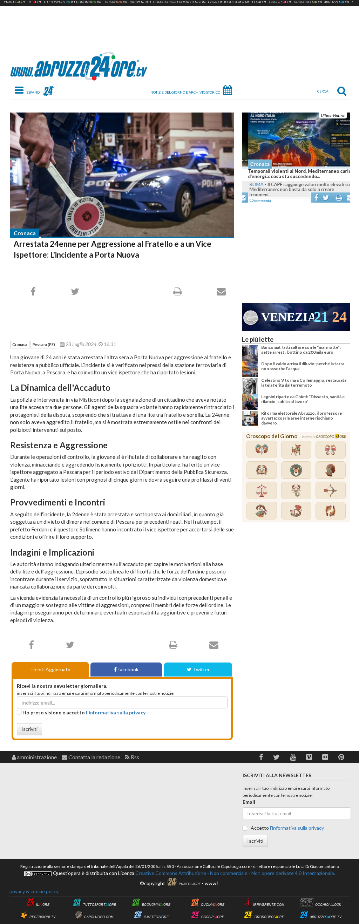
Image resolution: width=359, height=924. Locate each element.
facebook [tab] (128, 669)
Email (249, 802)
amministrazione (36, 757)
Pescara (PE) (44, 344)
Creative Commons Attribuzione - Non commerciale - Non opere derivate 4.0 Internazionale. (234, 873)
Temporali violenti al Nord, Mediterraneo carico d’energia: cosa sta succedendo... (295, 173)
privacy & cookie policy (34, 891)
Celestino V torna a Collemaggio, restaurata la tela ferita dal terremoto (303, 383)
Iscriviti (29, 729)
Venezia (287, 317)
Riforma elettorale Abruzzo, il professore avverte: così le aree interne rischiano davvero (301, 418)
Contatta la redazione (93, 757)
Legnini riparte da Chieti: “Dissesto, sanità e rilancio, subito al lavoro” (303, 399)
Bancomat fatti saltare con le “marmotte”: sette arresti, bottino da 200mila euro (301, 350)
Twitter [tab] (201, 669)
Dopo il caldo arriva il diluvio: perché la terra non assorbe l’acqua (302, 366)
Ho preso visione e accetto (83, 712)
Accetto (287, 828)
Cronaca (25, 233)
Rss (134, 757)
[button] (261, 757)
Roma (250, 184)
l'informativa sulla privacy (115, 712)
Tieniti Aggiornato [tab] (50, 669)
